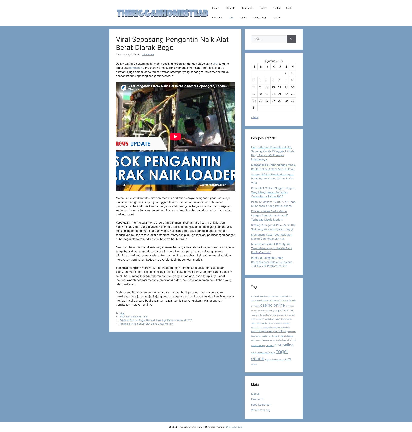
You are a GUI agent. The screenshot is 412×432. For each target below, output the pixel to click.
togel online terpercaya (274, 359)
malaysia (260, 319)
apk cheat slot (273, 296)
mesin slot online (269, 323)
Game (243, 17)
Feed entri (257, 399)
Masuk (255, 393)
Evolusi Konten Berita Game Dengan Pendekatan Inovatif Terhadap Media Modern (269, 215)
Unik (288, 7)
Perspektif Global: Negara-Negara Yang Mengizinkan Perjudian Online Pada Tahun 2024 (273, 192)
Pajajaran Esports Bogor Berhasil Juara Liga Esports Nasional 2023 (156, 320)
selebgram (255, 340)
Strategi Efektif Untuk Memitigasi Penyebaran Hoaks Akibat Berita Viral (272, 178)
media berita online (283, 319)
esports (269, 311)
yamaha (254, 364)
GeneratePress (234, 426)
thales (273, 352)
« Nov (254, 117)
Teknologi (247, 7)
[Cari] (291, 39)
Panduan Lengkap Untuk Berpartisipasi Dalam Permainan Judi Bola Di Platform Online (271, 262)
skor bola (270, 346)
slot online (284, 344)
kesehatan (255, 315)
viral (215, 63)
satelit (276, 336)
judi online (285, 310)
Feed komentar (261, 404)
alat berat (125, 316)
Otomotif (230, 7)
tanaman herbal (263, 352)
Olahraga (217, 17)
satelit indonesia (286, 336)
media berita (270, 319)
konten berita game (268, 315)
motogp (279, 323)
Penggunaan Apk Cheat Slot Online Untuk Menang (147, 323)
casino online (272, 305)
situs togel (282, 340)
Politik (276, 7)
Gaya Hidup (260, 17)
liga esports (282, 315)
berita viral (283, 300)
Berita (276, 17)
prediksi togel (267, 336)
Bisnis (262, 7)
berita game (274, 300)
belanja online (262, 300)
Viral (231, 17)
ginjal (275, 311)
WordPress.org (260, 410)
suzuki (253, 352)
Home (215, 7)
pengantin (135, 67)
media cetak (256, 323)
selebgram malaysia (269, 340)
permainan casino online (268, 331)
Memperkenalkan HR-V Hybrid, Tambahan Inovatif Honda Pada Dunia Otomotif (271, 248)
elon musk (261, 311)
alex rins (263, 296)
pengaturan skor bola (281, 327)
